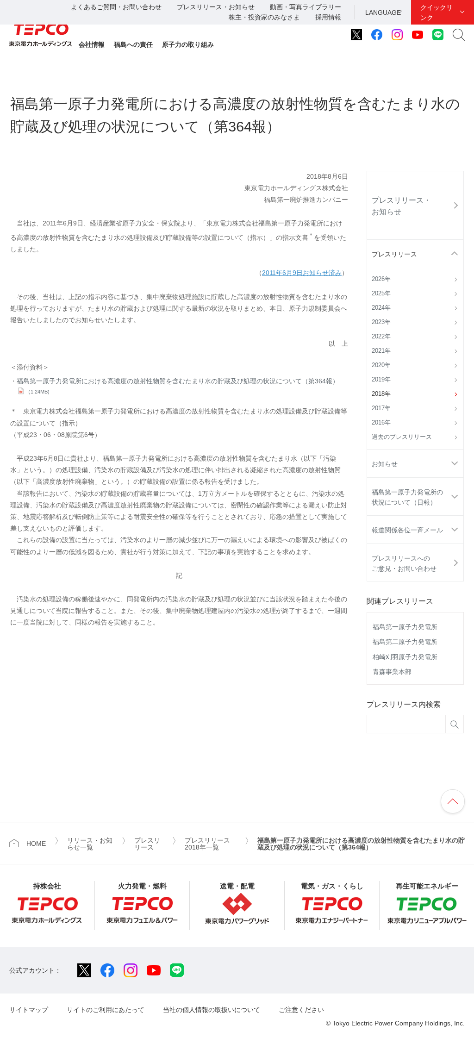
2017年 (381, 408)
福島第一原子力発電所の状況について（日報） (407, 497)
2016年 (381, 422)
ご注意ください (301, 1009)
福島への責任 (133, 44)
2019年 (381, 379)
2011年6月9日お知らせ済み (302, 272)
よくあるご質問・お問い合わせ (116, 7)
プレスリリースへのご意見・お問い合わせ (404, 563)
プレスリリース (394, 254)
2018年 (381, 394)
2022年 (381, 336)
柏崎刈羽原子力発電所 (405, 657)
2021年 (381, 351)
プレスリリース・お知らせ (216, 7)
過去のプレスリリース (402, 437)
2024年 (381, 308)
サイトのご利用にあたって (105, 1009)
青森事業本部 (392, 671)
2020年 (381, 365)
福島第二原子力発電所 (405, 641)
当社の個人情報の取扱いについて (211, 1009)
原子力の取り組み (188, 44)
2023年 (381, 322)
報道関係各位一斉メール (407, 530)
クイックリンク (436, 12)
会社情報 (92, 44)
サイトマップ (28, 1009)
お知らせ (385, 464)
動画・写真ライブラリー (305, 7)
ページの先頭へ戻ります (453, 801)
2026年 (381, 279)
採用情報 (328, 17)
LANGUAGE (383, 12)
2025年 (381, 293)
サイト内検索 (459, 35)
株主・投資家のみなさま (264, 17)
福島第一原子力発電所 (405, 627)
